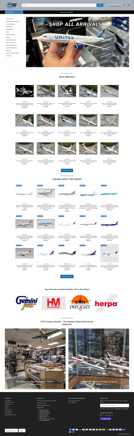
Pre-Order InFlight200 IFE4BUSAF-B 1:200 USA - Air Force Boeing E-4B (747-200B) (25, 207)
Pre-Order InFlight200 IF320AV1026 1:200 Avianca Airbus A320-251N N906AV (25, 267)
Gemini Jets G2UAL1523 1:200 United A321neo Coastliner (88, 104)
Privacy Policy (8, 409)
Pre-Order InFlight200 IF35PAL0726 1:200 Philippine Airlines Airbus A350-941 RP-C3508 (67, 237)
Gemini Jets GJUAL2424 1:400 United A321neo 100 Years (24, 161)
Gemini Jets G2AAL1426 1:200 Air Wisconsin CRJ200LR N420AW (109, 104)
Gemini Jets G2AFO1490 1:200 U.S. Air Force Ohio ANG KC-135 (45, 104)
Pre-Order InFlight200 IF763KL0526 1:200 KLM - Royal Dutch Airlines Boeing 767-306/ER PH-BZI (46, 237)
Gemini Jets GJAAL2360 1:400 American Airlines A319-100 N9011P (109, 133)
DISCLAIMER (8, 400)
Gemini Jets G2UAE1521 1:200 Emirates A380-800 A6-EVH (24, 133)
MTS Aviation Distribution (74, 400)
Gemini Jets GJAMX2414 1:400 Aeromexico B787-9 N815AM (109, 161)
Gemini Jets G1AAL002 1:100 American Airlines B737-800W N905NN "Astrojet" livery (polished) (24, 105)
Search (6, 408)
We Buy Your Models (9, 402)
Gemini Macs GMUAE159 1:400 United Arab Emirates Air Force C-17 (88, 161)
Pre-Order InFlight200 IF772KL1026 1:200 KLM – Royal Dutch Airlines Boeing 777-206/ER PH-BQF (109, 207)
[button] (128, 5)
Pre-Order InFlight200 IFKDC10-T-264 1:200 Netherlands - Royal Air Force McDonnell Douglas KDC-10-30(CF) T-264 (67, 207)
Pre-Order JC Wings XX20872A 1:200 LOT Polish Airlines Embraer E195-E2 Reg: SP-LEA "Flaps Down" (109, 267)
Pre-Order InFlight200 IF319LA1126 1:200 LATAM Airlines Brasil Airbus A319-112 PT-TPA (46, 267)
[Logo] (12, 5)
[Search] (99, 5)
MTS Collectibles (72, 402)
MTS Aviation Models (125, 434)
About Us (7, 406)
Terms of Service (8, 411)
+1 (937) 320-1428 (114, 5)
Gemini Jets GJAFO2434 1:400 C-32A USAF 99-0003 (88, 133)
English (21, 431)
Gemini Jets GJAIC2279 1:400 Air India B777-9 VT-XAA (67, 161)
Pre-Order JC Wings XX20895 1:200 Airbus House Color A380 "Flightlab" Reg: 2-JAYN (88, 267)
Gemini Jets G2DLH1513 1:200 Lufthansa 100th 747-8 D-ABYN (67, 104)
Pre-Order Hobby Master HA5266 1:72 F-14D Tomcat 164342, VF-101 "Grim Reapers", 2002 (67, 267)
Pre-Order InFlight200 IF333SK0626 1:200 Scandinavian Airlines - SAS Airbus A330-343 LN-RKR (109, 237)
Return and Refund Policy (10, 414)
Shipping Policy (8, 413)
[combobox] (62, 5)
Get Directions (8, 404)
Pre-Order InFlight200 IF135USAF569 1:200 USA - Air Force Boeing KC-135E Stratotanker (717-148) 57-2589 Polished (88, 207)
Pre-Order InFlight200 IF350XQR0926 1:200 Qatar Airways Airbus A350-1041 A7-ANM (88, 237)
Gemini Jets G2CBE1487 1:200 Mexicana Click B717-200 (67, 133)
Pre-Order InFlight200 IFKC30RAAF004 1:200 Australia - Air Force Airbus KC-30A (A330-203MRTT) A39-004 (46, 207)
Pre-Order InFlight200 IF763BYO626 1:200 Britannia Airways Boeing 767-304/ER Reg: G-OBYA (25, 237)
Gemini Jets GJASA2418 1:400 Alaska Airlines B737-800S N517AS (46, 161)
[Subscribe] (127, 405)
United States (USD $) (10, 431)
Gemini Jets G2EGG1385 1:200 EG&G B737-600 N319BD (46, 133)
